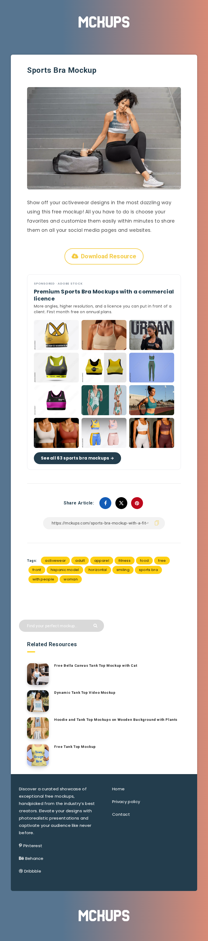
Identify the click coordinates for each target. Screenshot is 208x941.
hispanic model (65, 569)
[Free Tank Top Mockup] (38, 755)
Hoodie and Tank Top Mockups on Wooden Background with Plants (115, 720)
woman (71, 579)
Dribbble (32, 871)
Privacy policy (126, 801)
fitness (125, 560)
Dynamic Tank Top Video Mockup (84, 693)
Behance (34, 858)
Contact (121, 814)
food (144, 560)
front (36, 569)
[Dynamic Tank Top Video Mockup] (38, 701)
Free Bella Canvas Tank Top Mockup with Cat (95, 665)
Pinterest (33, 845)
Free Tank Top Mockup (75, 747)
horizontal (98, 569)
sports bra (148, 569)
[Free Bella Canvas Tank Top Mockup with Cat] (38, 674)
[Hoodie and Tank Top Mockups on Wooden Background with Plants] (38, 728)
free (162, 560)
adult (80, 560)
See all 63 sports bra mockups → (77, 458)
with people (43, 579)
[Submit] (96, 625)
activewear (55, 560)
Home (118, 789)
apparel (101, 560)
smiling (122, 569)
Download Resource (108, 256)
